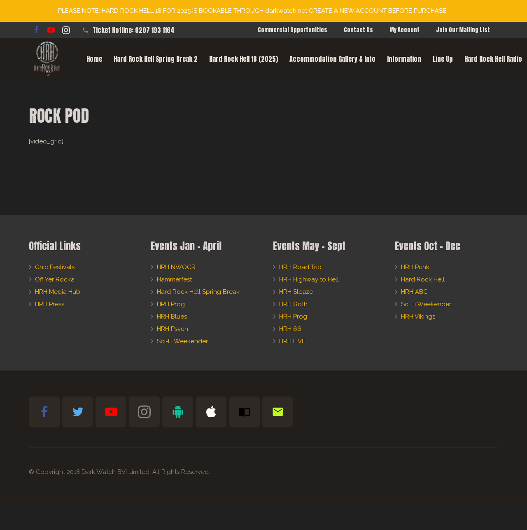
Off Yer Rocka (55, 279)
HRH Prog (171, 304)
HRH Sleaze (296, 291)
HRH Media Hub (57, 291)
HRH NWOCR (176, 267)
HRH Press (49, 304)
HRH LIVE (292, 341)
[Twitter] (77, 411)
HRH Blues (172, 316)
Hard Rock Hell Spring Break (198, 291)
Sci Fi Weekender (426, 304)
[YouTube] (51, 30)
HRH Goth (293, 304)
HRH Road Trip (300, 267)
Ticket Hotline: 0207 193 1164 (134, 30)
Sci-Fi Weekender (182, 341)
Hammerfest (174, 279)
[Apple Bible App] (211, 411)
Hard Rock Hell (423, 279)
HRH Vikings (418, 316)
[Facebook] (36, 30)
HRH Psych (172, 329)
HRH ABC (414, 291)
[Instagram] (65, 30)
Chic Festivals (55, 267)
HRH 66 (290, 329)
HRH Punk (415, 267)
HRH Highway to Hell (309, 279)
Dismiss (458, 10)
